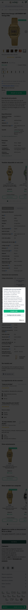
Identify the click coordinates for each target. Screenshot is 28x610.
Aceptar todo (14, 311)
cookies (7, 293)
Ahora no (21, 320)
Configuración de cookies (14, 315)
